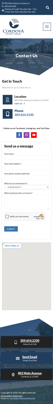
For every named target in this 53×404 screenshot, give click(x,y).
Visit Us (18, 104)
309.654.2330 (29, 340)
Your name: (9, 154)
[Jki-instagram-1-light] (26, 135)
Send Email (29, 357)
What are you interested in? (15, 183)
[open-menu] (47, 27)
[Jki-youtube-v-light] (34, 135)
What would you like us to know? (18, 193)
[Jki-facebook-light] (19, 135)
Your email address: (13, 164)
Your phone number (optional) (16, 174)
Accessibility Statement (12, 396)
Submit (11, 229)
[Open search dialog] (47, 7)
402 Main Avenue (30, 373)
